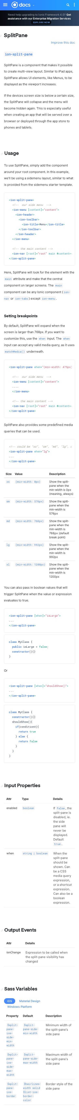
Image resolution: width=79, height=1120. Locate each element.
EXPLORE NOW (41, 22)
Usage (11, 153)
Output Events (20, 930)
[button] (33, 4)
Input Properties (22, 785)
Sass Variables (20, 989)
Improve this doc (63, 42)
